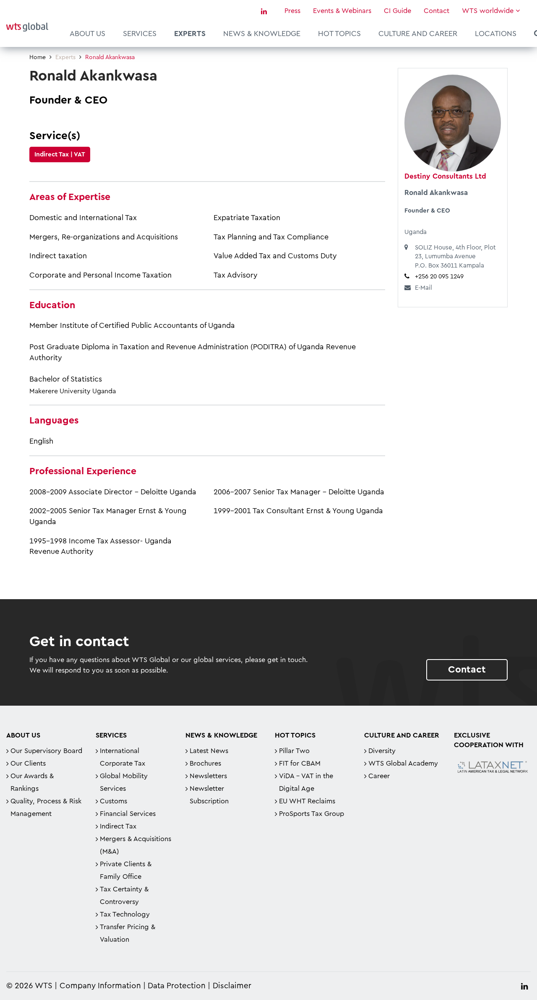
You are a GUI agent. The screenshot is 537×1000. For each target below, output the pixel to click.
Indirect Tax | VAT (59, 154)
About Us (87, 33)
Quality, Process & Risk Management (45, 807)
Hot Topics (339, 33)
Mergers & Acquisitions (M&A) (135, 845)
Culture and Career (417, 33)
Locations (495, 33)
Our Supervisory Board (46, 751)
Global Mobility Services (124, 782)
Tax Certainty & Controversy (124, 895)
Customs (113, 801)
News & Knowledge (261, 33)
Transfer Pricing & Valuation (127, 933)
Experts (190, 33)
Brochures (205, 763)
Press (292, 11)
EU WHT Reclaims (307, 801)
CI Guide (397, 11)
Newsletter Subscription (209, 795)
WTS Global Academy (403, 763)
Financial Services (128, 813)
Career (379, 776)
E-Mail (423, 288)
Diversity (382, 751)
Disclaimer (232, 986)
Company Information (100, 986)
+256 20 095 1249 (439, 276)
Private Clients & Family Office (125, 870)
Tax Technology (125, 914)
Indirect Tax (118, 826)
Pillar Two (294, 751)
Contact (436, 11)
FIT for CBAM (300, 763)
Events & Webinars (342, 11)
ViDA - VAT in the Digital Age (306, 782)
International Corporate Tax (122, 757)
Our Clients (28, 763)
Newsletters (208, 776)
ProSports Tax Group (311, 813)
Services (139, 33)
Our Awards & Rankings (32, 782)
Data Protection (177, 986)
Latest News (209, 751)
